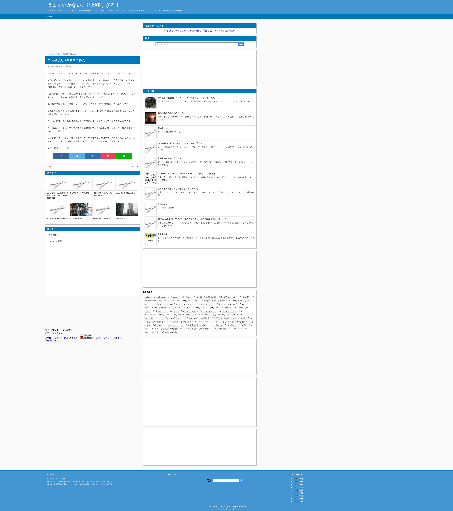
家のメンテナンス (203, 314)
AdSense (148, 297)
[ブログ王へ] (119, 337)
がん (70, 66)
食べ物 (159, 325)
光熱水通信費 (204, 318)
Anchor (188, 297)
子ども (147, 321)
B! (92, 156)
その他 (235, 304)
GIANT (247, 297)
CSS (200, 297)
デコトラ (167, 307)
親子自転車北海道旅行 (198, 325)
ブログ (147, 311)
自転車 (175, 321)
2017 (296, 498)
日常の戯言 (179, 328)
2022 (296, 484)
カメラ (240, 300)
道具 (166, 328)
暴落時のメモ (208, 328)
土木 (156, 328)
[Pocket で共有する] (108, 156)
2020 (296, 490)
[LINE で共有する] (124, 156)
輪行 (176, 332)
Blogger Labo (230, 509)
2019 (296, 492)
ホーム (50, 16)
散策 (244, 318)
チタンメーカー (151, 307)
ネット (179, 307)
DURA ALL (212, 297)
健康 (190, 318)
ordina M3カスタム (195, 300)
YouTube (212, 300)
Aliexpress (162, 297)
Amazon (176, 297)
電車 (147, 328)
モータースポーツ (209, 311)
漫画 (147, 332)
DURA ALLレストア (229, 297)
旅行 (166, 332)
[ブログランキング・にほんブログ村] (62, 337)
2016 (296, 501)
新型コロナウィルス (176, 325)
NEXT (134, 167)
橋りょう (179, 318)
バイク (190, 307)
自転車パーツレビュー (212, 321)
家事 (218, 314)
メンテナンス (190, 311)
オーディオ (226, 300)
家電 (228, 314)
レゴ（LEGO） (150, 314)
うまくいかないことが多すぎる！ (84, 4)
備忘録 (194, 328)
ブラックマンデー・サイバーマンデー (229, 307)
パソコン (204, 307)
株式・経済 (149, 318)
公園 (217, 318)
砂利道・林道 (231, 318)
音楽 (189, 314)
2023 (296, 481)
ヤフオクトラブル (229, 311)
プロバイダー (162, 311)
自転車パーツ (191, 321)
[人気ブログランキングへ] (86, 337)
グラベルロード (161, 304)
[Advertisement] (92, 39)
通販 (245, 325)
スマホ (222, 304)
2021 (296, 487)
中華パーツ (218, 325)
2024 (296, 478)
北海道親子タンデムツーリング (230, 328)
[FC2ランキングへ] (53, 340)
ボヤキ (176, 311)
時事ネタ (161, 321)
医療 (179, 314)
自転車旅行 (231, 321)
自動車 (244, 321)
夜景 (156, 332)
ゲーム (178, 304)
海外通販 (240, 314)
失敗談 (147, 325)
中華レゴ (232, 325)
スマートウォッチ (207, 304)
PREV (50, 167)
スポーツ (191, 304)
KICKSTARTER (150, 300)
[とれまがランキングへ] (102, 337)
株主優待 (165, 318)
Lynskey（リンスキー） (171, 300)
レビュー (168, 314)
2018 (296, 495)
